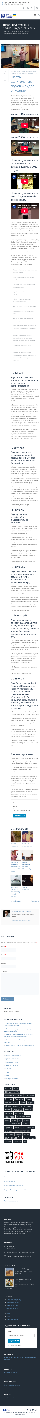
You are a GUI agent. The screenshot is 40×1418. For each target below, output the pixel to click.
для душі (17, 1109)
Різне (21, 31)
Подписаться (20, 815)
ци (20, 1138)
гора (23, 1106)
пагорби (26, 1124)
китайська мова (23, 1117)
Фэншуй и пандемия (14, 845)
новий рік (16, 1124)
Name (3, 947)
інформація (17, 1141)
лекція (26, 1120)
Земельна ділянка (11, 1065)
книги (7, 1120)
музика (7, 1124)
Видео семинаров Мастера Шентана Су (26, 865)
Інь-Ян (8, 1088)
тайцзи (18, 1134)
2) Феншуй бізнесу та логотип (13, 1185)
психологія (17, 1127)
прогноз (8, 1127)
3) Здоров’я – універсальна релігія (15, 1190)
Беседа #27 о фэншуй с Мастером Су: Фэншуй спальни (15, 891)
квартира (9, 1117)
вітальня (16, 1106)
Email (3, 955)
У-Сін (16, 1089)
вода (23, 1103)
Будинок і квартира (12, 1059)
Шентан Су (14, 73)
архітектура (29, 1096)
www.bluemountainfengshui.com (14, 1398)
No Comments (23, 73)
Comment (4, 971)
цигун (34, 71)
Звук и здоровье (25, 888)
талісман (26, 1134)
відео (8, 1106)
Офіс (7, 1072)
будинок (19, 1099)
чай (32, 1138)
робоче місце (28, 1127)
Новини (8, 1069)
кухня (14, 1120)
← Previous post (16, 901)
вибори (15, 1103)
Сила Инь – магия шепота (27, 845)
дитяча (7, 1110)
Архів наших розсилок (11, 1201)
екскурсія (28, 1110)
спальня (8, 1131)
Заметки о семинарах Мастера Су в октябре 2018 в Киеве (16, 866)
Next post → (35, 901)
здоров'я (29, 71)
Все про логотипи (11, 1062)
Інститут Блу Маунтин (10, 31)
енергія (8, 1113)
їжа (25, 1141)
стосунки (9, 1134)
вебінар (8, 1103)
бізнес (28, 1099)
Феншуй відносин (11, 1078)
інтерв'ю (8, 1141)
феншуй (11, 1137)
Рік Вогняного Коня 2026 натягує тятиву (20, 1045)
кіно (20, 1120)
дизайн (29, 1106)
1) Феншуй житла (9, 1181)
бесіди (8, 1099)
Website (3, 963)
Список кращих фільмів (12, 1385)
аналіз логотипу (13, 1095)
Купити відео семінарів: (11, 1177)
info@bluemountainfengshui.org (13, 4)
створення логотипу (22, 1131)
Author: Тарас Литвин (21, 911)
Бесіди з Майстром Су (13, 1055)
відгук (30, 1103)
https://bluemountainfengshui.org (21, 920)
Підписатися (14, 1341)
